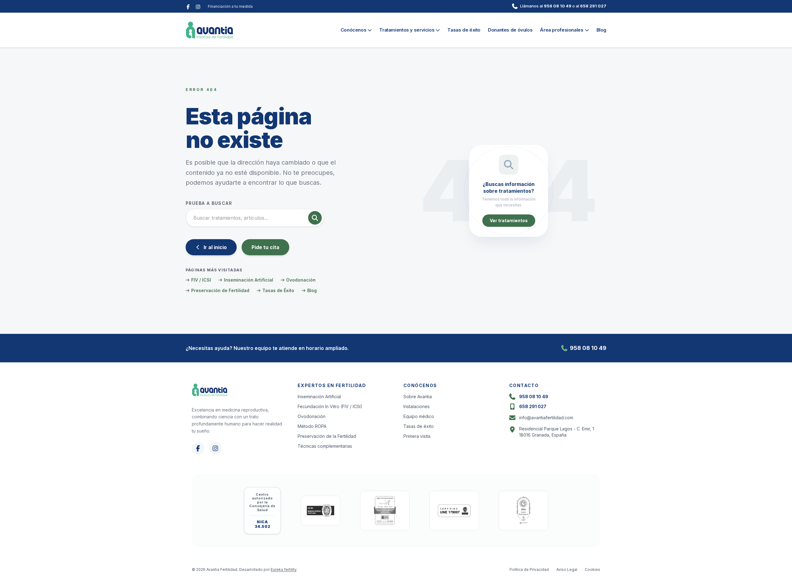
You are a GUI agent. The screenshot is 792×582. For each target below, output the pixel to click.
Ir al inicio (215, 247)
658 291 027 (593, 5)
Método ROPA (312, 426)
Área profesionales (561, 30)
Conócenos (354, 30)
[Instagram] (198, 6)
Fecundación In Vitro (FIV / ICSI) (330, 406)
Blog (601, 30)
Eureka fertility (284, 569)
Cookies (592, 569)
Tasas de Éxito (278, 290)
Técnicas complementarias (325, 446)
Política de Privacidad (529, 569)
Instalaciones (416, 406)
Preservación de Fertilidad (220, 290)
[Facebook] (188, 6)
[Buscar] (315, 218)
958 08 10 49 (557, 5)
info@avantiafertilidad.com (546, 417)
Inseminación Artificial (248, 279)
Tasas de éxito (463, 30)
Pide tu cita (265, 247)
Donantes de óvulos (510, 30)
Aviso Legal (566, 569)
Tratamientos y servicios (406, 30)
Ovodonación (301, 279)
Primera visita (416, 436)
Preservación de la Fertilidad (327, 436)
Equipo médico (418, 416)
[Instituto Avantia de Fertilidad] (209, 30)
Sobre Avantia (417, 396)
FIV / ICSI (201, 279)
